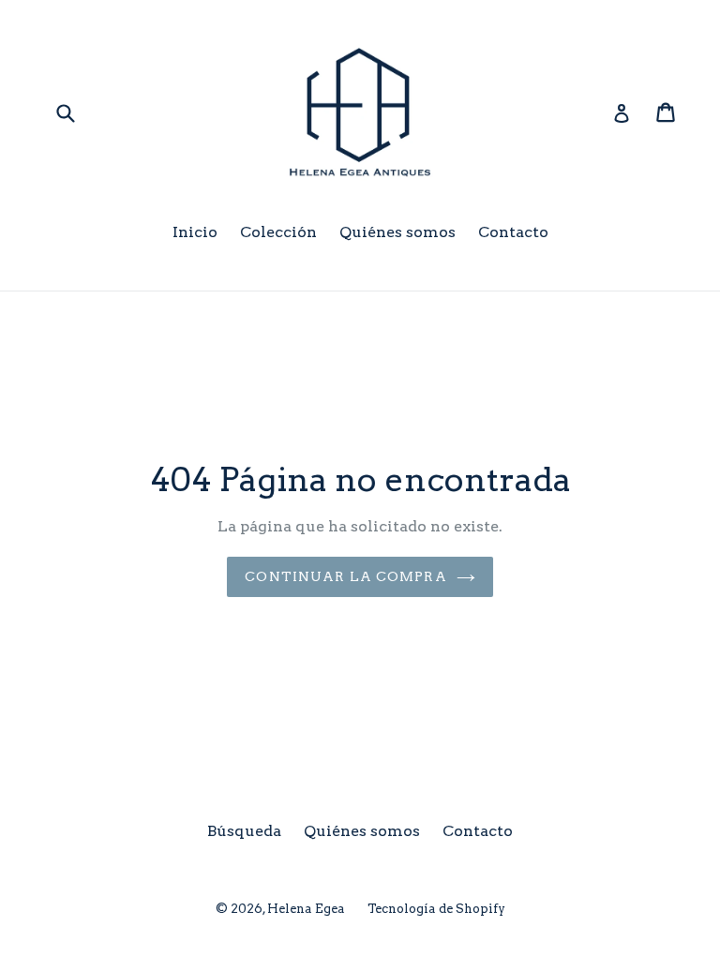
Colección (278, 232)
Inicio (195, 232)
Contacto (513, 232)
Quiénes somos (397, 232)
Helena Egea (306, 909)
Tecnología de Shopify (436, 909)
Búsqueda (244, 831)
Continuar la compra (345, 576)
